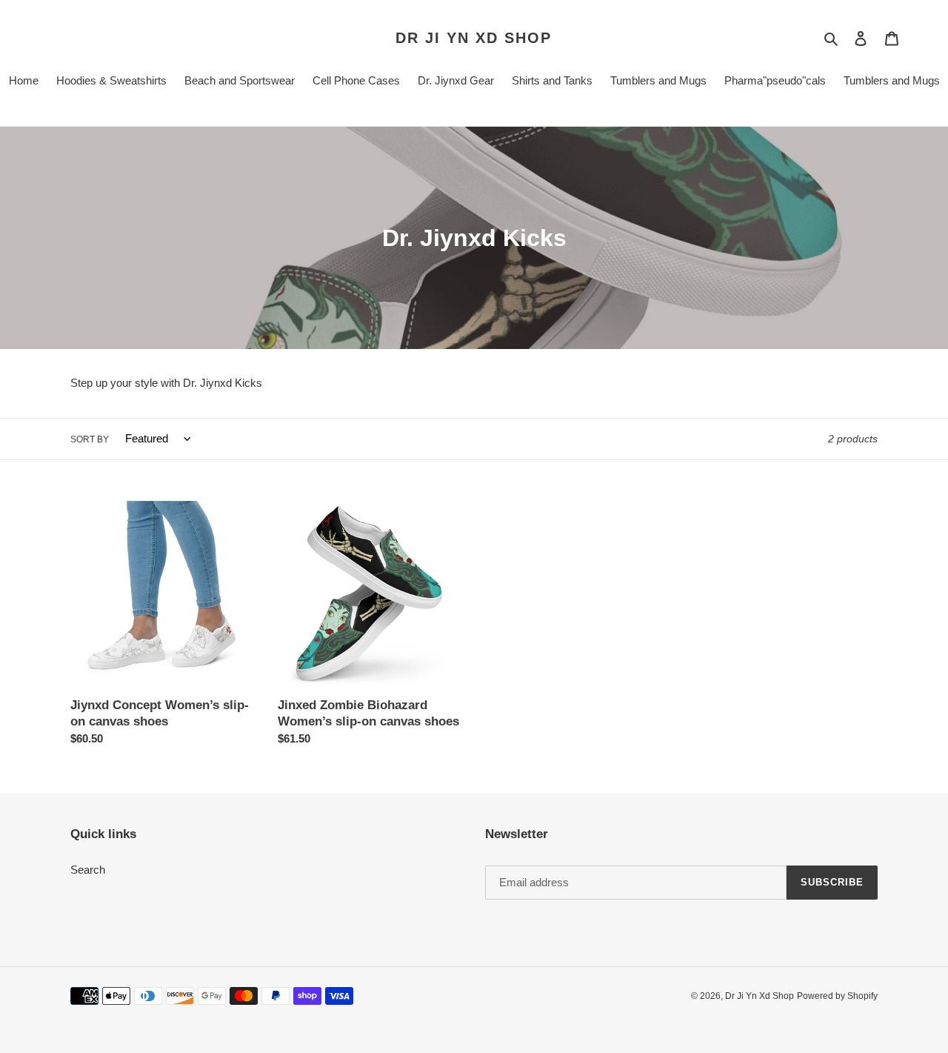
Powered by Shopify (837, 996)
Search (87, 869)
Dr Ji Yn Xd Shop (473, 38)
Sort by (89, 439)
